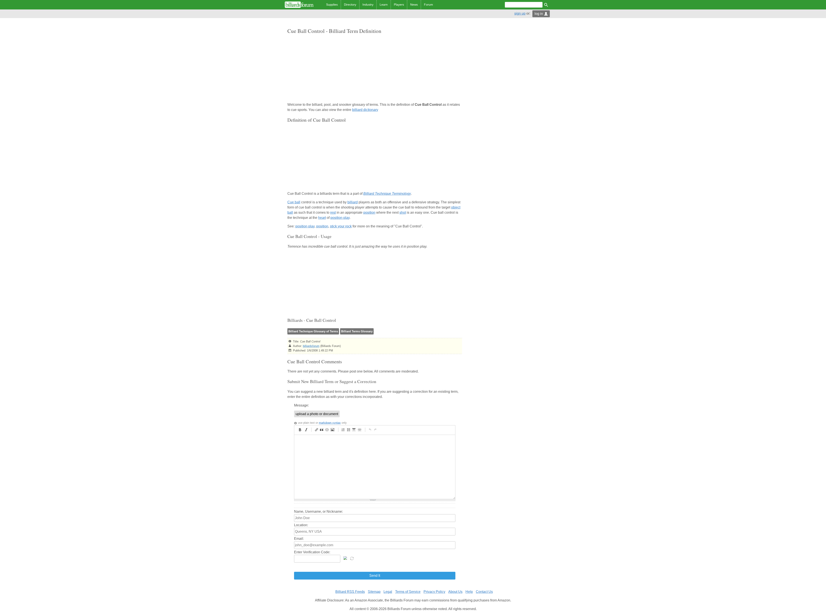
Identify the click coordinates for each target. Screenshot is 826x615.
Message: (301, 405)
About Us (455, 592)
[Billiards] (299, 4)
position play (340, 217)
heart (322, 217)
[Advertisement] (374, 68)
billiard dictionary (365, 110)
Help (469, 592)
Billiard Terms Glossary (357, 331)
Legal (388, 592)
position (369, 212)
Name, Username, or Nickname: (318, 511)
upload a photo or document (317, 414)
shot (402, 212)
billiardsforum (311, 346)
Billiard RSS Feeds (350, 592)
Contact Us (484, 592)
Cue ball (293, 202)
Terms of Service (408, 592)
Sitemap (374, 592)
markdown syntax (330, 422)
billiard (352, 202)
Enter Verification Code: (312, 552)
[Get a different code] (352, 558)
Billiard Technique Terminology (387, 193)
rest (333, 212)
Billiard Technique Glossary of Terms (313, 331)
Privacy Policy (434, 592)
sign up (519, 13)
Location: (301, 525)
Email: (299, 538)
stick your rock (341, 226)
